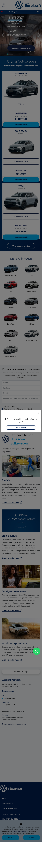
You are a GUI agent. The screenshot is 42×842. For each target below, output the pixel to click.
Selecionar (20, 427)
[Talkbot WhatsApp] (36, 651)
